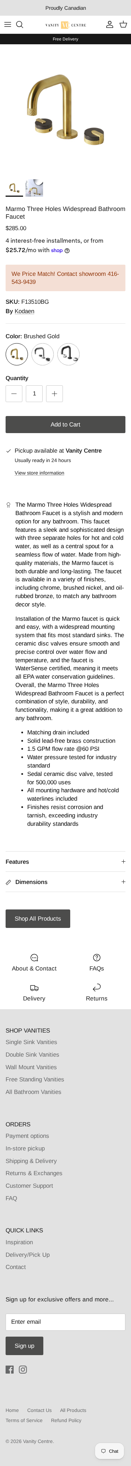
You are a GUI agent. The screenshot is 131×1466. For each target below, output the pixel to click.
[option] (65, 109)
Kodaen (24, 311)
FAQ (11, 1198)
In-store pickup (25, 1148)
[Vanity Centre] (65, 24)
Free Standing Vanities (35, 1079)
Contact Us (39, 1410)
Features (17, 862)
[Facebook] (10, 1370)
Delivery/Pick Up (28, 1255)
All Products (73, 1410)
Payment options (27, 1136)
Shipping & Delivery (31, 1161)
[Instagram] (23, 1370)
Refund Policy (66, 1420)
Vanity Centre (38, 1441)
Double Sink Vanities (32, 1054)
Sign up (24, 1346)
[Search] (23, 24)
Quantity (17, 378)
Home (12, 1410)
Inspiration (19, 1242)
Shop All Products (38, 918)
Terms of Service (24, 1420)
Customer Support (29, 1185)
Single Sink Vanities (31, 1042)
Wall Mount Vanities (31, 1067)
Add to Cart (65, 424)
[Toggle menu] (7, 24)
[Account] (108, 24)
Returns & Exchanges (34, 1173)
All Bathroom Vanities (33, 1092)
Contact (16, 1267)
